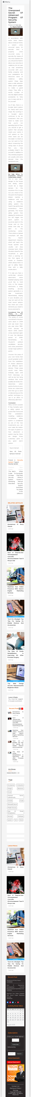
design (10, 788)
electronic (20, 788)
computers (20, 785)
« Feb (15, 1029)
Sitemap (15, 1090)
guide (21, 800)
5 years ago (17, 25)
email (9, 792)
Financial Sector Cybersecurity (15, 796)
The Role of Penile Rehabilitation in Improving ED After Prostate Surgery (18, 755)
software (20, 816)
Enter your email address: (15, 1042)
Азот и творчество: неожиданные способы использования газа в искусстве (18, 721)
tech (15, 820)
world (21, 820)
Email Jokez (20, 1047)
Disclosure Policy (15, 1088)
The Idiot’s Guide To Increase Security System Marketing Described (12, 475)
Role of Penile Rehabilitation (15, 812)
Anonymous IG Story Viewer (18, 712)
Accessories (11, 785)
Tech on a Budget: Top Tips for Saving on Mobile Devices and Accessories (18, 744)
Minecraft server (12, 804)
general (10, 800)
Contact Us (15, 1086)
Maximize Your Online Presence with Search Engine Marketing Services (18, 733)
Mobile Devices (12, 807)
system (16, 464)
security (10, 464)
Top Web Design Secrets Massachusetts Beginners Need (16, 685)
